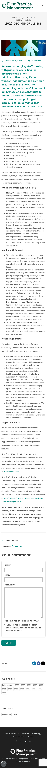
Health (15, 715)
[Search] (37, 6)
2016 (34, 689)
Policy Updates (7, 685)
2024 (29, 685)
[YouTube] (30, 741)
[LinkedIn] (34, 663)
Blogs (22, 17)
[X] (43, 663)
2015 (40, 689)
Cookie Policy (23, 734)
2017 (28, 689)
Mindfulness (6, 715)
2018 (22, 689)
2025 (23, 685)
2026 (17, 685)
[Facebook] (38, 663)
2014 (4, 693)
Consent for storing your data (21, 621)
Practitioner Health (11, 471)
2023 (35, 685)
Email (7, 575)
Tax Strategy (36, 734)
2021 (4, 689)
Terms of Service (19, 737)
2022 (28, 17)
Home (14, 17)
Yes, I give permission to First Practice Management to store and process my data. (22, 628)
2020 (10, 689)
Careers (31, 737)
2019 (16, 689)
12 (34, 17)
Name (7, 565)
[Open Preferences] (3, 764)
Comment (9, 585)
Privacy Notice (10, 734)
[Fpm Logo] (17, 6)
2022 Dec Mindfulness (24, 20)
